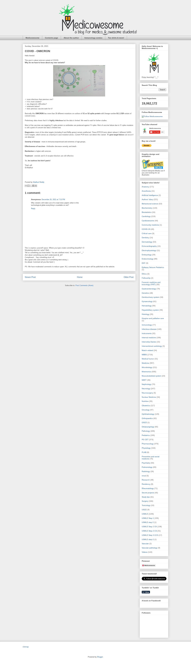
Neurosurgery (147, 393)
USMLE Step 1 (148, 518)
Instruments (147, 333)
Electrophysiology (149, 250)
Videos (144, 552)
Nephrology (146, 384)
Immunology (147, 325)
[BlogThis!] (28, 185)
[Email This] (26, 185)
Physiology (146, 448)
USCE (144, 510)
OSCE (144, 422)
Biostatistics (146, 212)
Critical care (147, 233)
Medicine (145, 363)
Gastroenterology (149, 289)
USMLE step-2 (148, 539)
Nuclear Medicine (149, 397)
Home (80, 277)
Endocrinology (147, 259)
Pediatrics (146, 435)
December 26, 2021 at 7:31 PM (53, 199)
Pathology (146, 431)
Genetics (145, 293)
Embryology (147, 255)
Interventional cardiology (152, 346)
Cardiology (146, 216)
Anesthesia (146, 191)
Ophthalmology (148, 414)
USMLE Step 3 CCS (150, 535)
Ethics (144, 274)
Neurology (146, 389)
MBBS (144, 355)
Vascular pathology (149, 548)
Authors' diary (147, 199)
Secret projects (148, 493)
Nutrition (145, 401)
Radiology (146, 471)
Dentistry (145, 238)
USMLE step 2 (148, 522)
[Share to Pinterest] (36, 185)
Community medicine (150, 225)
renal (144, 476)
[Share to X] (31, 185)
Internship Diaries (149, 342)
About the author (71, 38)
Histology (145, 314)
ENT (143, 263)
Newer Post (30, 277)
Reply (33, 208)
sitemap (26, 647)
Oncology (146, 410)
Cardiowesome (148, 221)
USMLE (145, 514)
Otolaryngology (148, 427)
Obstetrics (146, 405)
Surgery (145, 501)
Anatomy (145, 187)
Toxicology (146, 505)
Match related (147, 350)
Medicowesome (32, 38)
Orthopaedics (147, 418)
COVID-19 (146, 229)
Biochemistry (147, 208)
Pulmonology (147, 467)
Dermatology (147, 242)
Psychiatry (146, 463)
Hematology (147, 306)
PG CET (145, 440)
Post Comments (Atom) (84, 285)
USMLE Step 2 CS (149, 531)
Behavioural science (150, 204)
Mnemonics (146, 372)
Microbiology (147, 367)
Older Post (128, 277)
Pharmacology (148, 444)
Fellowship (146, 278)
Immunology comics (93, 38)
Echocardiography (149, 246)
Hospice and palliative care (153, 318)
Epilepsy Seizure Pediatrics (153, 267)
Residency (146, 484)
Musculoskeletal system (151, 376)
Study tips (146, 497)
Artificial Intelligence (150, 195)
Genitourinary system (150, 297)
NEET (144, 380)
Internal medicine (149, 338)
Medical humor (148, 359)
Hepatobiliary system (150, 310)
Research (146, 480)
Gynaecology (147, 301)
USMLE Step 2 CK (149, 527)
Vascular (145, 543)
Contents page (51, 38)
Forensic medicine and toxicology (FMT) (151, 283)
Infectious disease (149, 329)
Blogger (100, 657)
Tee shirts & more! (116, 38)
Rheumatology (148, 488)
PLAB (144, 452)
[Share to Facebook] (33, 185)
